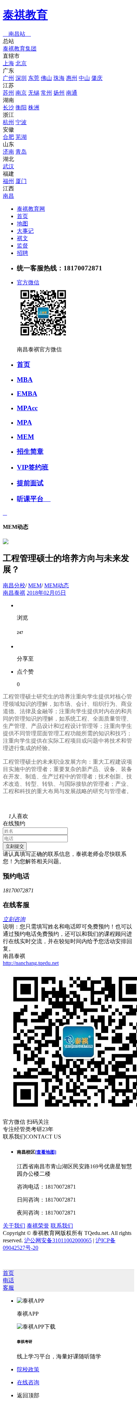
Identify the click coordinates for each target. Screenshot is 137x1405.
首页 (22, 216)
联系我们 (62, 1226)
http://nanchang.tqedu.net (31, 963)
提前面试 (30, 483)
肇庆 (97, 78)
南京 (21, 93)
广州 (8, 78)
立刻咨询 (14, 919)
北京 (21, 63)
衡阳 (21, 107)
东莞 (33, 78)
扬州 (59, 93)
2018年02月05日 (46, 593)
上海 (8, 63)
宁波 (21, 122)
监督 (22, 246)
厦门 (21, 181)
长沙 (8, 107)
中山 (84, 78)
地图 (22, 224)
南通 (71, 93)
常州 (46, 93)
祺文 (22, 238)
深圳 (21, 78)
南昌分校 (14, 585)
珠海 (59, 78)
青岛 (21, 152)
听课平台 (34, 498)
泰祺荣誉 (38, 1226)
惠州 (71, 78)
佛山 (46, 78)
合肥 (8, 137)
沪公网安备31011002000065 (58, 1240)
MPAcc (27, 408)
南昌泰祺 (14, 593)
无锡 (33, 93)
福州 (8, 181)
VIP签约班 (32, 467)
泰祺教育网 (31, 209)
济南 (8, 152)
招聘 (22, 253)
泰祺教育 (25, 14)
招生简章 (30, 451)
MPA (24, 422)
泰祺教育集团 (20, 49)
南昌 (8, 196)
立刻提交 (15, 846)
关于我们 (14, 1226)
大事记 (25, 231)
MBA (25, 379)
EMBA (27, 393)
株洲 (33, 107)
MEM (25, 436)
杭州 (8, 122)
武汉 (8, 166)
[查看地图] (45, 1152)
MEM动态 (56, 585)
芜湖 (21, 137)
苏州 (8, 93)
